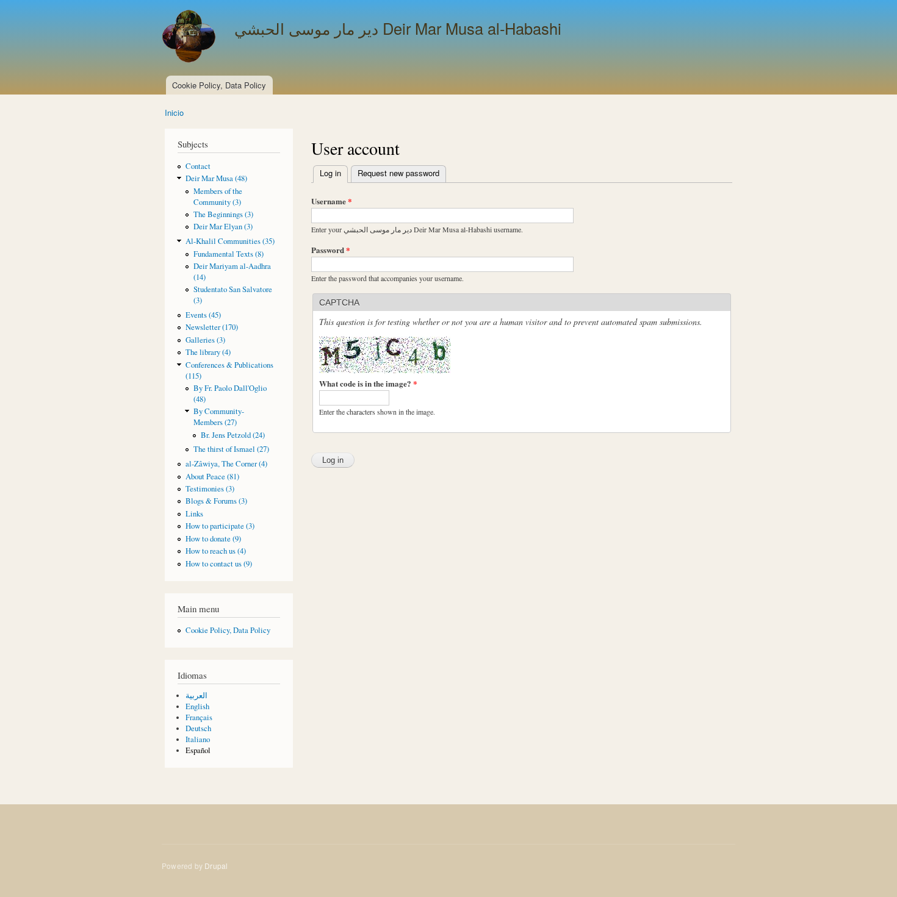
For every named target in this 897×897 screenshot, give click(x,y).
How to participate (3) (220, 526)
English (197, 706)
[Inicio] (190, 38)
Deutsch (198, 728)
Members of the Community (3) (217, 196)
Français (199, 717)
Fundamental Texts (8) (228, 254)
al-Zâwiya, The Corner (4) (226, 464)
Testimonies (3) (210, 489)
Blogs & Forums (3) (216, 501)
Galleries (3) (205, 340)
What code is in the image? (368, 383)
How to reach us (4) (216, 551)
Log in (334, 173)
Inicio (174, 112)
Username (331, 201)
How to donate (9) (213, 539)
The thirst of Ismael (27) (231, 449)
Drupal (216, 865)
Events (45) (203, 315)
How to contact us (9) (219, 564)
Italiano (198, 739)
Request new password (398, 173)
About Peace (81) (212, 476)
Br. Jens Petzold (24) (233, 435)
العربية (196, 695)
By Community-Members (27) (218, 416)
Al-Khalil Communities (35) (230, 241)
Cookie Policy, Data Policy (219, 85)
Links (194, 514)
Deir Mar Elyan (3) (223, 226)
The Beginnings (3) (223, 214)
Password (330, 250)
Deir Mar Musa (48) (216, 178)
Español (198, 750)
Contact (198, 166)
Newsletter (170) (212, 327)
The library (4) (208, 352)
